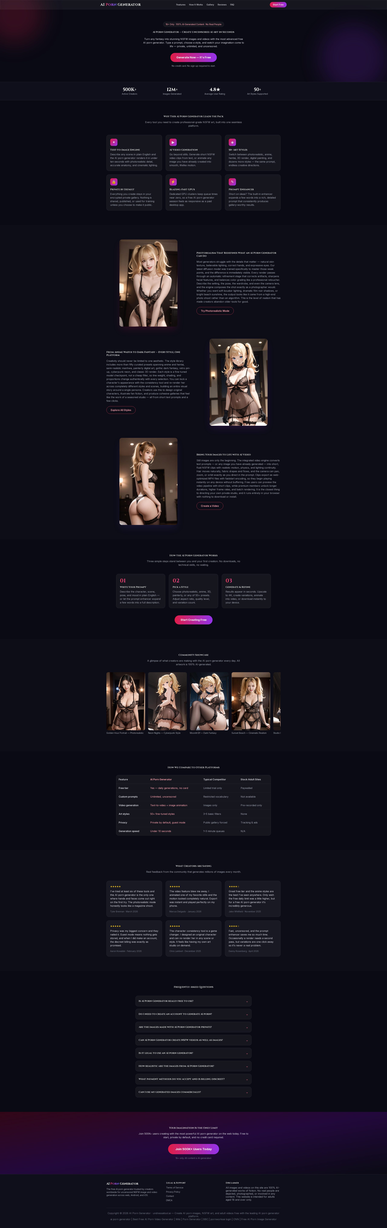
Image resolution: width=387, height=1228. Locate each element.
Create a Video (210, 505)
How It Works (196, 4)
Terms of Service (174, 1187)
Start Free (278, 4)
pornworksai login (220, 1219)
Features (180, 4)
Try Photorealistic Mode (215, 310)
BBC (205, 1219)
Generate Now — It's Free (193, 57)
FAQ (232, 4)
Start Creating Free (194, 619)
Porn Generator (192, 1219)
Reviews (222, 4)
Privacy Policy (173, 1192)
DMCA (169, 1200)
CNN (236, 1219)
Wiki (178, 1219)
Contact (170, 1196)
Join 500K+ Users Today (193, 1149)
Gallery (210, 4)
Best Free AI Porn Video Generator (153, 1219)
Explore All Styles (121, 410)
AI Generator (120, 4)
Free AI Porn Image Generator (259, 1219)
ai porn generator (120, 1219)
